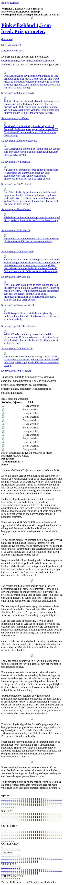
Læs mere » (7, 50)
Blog (23, 882)
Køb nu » (18, 50)
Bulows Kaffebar (10, 2)
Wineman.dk (7, 64)
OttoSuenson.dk (9, 60)
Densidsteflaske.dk (42, 60)
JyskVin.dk (25, 60)
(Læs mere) (7, 39)
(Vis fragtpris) (14, 45)
